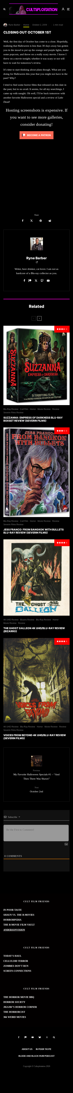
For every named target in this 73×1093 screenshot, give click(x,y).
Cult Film (24, 409)
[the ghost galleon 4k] (36, 577)
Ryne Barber (14, 25)
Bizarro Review (27, 620)
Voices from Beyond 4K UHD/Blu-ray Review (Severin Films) (34, 737)
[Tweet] (31, 220)
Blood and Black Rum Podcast (36, 1056)
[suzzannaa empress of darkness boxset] (36, 365)
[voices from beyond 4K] (36, 680)
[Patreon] (25, 1037)
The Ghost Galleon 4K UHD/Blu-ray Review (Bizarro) (34, 630)
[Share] (22, 220)
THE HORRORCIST (14, 1012)
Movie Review (44, 409)
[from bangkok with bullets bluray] (36, 472)
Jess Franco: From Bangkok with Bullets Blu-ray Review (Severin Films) (33, 531)
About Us (27, 1049)
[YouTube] (32, 1037)
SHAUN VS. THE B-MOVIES (18, 915)
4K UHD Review (11, 620)
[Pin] (41, 220)
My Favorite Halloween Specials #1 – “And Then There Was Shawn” (36, 774)
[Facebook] (19, 1037)
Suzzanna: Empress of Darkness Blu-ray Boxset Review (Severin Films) (33, 419)
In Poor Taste (43, 1049)
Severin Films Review (13, 412)
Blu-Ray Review (10, 409)
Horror (26, 25)
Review (55, 409)
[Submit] (50, 220)
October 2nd (36, 789)
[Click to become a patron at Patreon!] (36, 140)
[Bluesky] (39, 1037)
